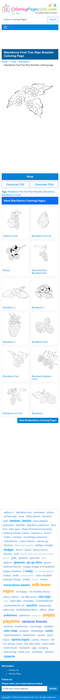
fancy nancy (40, 549)
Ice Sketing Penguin (44, 571)
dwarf (28, 549)
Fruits (13, 62)
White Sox (24, 651)
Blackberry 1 (9, 307)
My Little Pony (28, 596)
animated (39, 512)
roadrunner (21, 626)
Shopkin (24, 630)
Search (53, 19)
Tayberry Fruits (10, 236)
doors (19, 549)
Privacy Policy (15, 674)
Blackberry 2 (38, 307)
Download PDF (15, 184)
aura (21, 516)
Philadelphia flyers (27, 609)
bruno (47, 533)
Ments (35, 579)
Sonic (49, 630)
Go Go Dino (34, 562)
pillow (43, 609)
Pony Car (36, 615)
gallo (14, 557)
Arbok (50, 512)
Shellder (48, 626)
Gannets (34, 557)
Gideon (8, 562)
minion (44, 579)
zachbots (37, 651)
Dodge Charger (44, 545)
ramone (8, 626)
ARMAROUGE (10, 516)
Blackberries (8, 195)
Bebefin (20, 525)
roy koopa (36, 626)
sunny (35, 639)
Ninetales (28, 600)
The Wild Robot (32, 643)
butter (7, 537)
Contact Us (14, 670)
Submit (53, 688)
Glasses (19, 562)
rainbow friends (34, 621)
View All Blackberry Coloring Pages (38, 420)
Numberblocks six (14, 605)
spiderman (29, 635)
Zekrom (49, 651)
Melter (26, 579)
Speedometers (12, 635)
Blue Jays (14, 529)
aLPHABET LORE (24, 512)
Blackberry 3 (9, 342)
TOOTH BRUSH (10, 647)
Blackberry (24, 62)
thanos (45, 639)
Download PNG (44, 184)
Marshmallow (27, 575)
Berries (6, 270)
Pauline (32, 605)
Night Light (15, 600)
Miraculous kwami (17, 585)
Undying (43, 647)
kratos (7, 575)
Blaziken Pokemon (38, 525)
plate (51, 609)
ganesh (23, 557)
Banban (15, 520)
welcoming (10, 651)
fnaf (16, 553)
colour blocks (27, 541)
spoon (41, 635)
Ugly (34, 647)
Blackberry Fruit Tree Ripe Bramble (25, 192)
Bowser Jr (36, 533)
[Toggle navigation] (5, 27)
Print (30, 176)
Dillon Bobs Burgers (24, 545)
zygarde (9, 656)
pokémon (24, 615)
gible (43, 558)
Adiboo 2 (9, 512)
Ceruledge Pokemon (35, 537)
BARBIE (26, 520)
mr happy (21, 591)
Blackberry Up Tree (12, 413)
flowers (8, 553)
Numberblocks (44, 600)
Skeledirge (37, 630)
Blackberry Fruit (39, 342)
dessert (8, 545)
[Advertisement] (30, 39)
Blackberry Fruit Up (41, 236)
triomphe (24, 647)
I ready (28, 571)
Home (5, 62)
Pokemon (10, 615)
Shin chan (11, 630)
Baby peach (33, 516)
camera (16, 537)
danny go (42, 541)
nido (6, 601)
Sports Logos (20, 639)
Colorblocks (10, 541)
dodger (9, 549)
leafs (16, 575)
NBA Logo (44, 596)
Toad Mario (48, 643)
